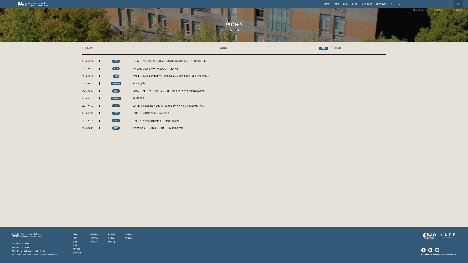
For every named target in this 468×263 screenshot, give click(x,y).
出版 (355, 4)
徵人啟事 (111, 238)
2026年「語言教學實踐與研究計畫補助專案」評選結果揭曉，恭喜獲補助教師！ (171, 76)
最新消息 (438, 10)
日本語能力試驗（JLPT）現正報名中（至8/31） (155, 68)
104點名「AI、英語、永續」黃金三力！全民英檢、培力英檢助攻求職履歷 (168, 91)
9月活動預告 (138, 83)
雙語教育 (366, 4)
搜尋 (323, 48)
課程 (327, 4)
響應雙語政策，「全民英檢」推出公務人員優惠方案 (157, 128)
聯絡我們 (111, 242)
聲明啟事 (128, 238)
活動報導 (458, 10)
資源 (345, 4)
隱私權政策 (129, 234)
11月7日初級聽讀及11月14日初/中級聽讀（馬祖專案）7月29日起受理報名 (168, 106)
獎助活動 (381, 4)
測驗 (336, 4)
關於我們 (418, 10)
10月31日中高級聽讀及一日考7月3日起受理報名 (155, 120)
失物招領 (111, 234)
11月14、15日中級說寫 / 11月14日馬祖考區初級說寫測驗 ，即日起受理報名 (169, 61)
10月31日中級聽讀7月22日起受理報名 (151, 113)
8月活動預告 (138, 98)
